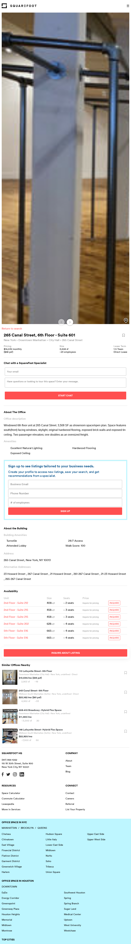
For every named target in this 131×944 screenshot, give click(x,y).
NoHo (49, 855)
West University (72, 925)
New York (10, 340)
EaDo (4, 892)
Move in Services (11, 809)
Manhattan (9, 827)
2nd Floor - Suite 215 (16, 609)
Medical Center (72, 914)
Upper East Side (95, 834)
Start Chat (65, 395)
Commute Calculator (13, 798)
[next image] (70, 322)
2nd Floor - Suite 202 (16, 623)
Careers (70, 798)
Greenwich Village (12, 866)
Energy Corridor (10, 898)
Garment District (11, 861)
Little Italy (51, 839)
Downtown (9, 886)
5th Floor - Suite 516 (16, 630)
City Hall (54, 340)
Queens (42, 827)
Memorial (7, 919)
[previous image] (61, 322)
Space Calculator (11, 793)
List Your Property (75, 809)
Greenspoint (8, 903)
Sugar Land (70, 908)
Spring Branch (71, 903)
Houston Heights (11, 914)
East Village (8, 844)
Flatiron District (10, 855)
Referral (70, 803)
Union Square (53, 872)
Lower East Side (54, 844)
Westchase (70, 930)
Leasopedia (8, 803)
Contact (70, 793)
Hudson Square (54, 834)
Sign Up (65, 511)
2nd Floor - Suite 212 (16, 602)
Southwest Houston (74, 892)
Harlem (6, 872)
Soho (48, 861)
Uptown (68, 919)
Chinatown (8, 839)
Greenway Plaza (10, 908)
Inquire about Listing (65, 653)
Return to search (12, 328)
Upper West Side (96, 839)
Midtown (50, 850)
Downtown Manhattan (32, 340)
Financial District (11, 850)
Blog (68, 771)
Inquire (114, 602)
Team (68, 766)
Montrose (7, 930)
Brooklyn (27, 827)
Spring (67, 898)
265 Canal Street (72, 340)
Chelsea (6, 834)
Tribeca (50, 866)
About (69, 760)
